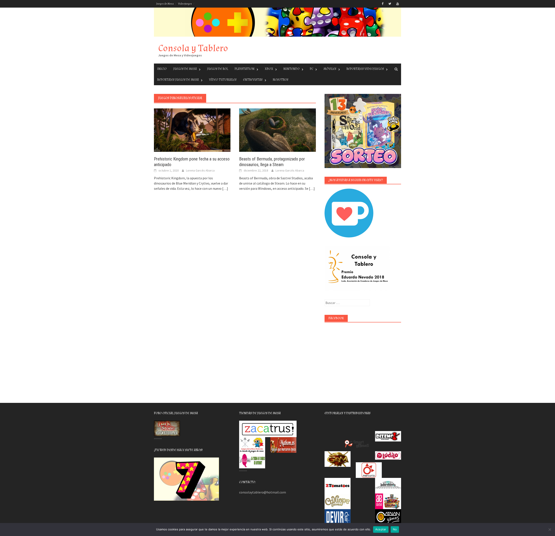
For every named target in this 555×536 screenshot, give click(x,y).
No (395, 529)
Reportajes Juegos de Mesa (178, 80)
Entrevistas (253, 80)
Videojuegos (185, 3)
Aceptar (380, 529)
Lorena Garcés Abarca (200, 170)
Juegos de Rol (217, 69)
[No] (549, 529)
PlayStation (245, 69)
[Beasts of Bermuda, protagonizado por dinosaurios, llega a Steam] (277, 129)
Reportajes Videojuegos (365, 69)
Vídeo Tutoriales (223, 80)
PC (311, 69)
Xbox (269, 69)
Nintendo (291, 69)
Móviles (329, 69)
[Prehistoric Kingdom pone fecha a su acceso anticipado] (192, 129)
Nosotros (280, 80)
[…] (225, 188)
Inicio (162, 69)
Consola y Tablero (193, 48)
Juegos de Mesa (165, 3)
